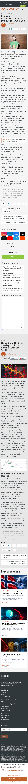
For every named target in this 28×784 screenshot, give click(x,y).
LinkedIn (10, 234)
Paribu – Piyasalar (5, 706)
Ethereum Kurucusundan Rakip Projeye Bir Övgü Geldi (15, 562)
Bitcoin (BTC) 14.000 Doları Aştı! (15, 222)
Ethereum (11, 208)
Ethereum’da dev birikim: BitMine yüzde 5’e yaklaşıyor (13, 140)
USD (15, 252)
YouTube (10, 239)
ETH (3, 208)
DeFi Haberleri (5, 341)
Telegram (16, 239)
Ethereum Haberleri (7, 14)
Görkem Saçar (5, 602)
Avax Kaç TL (4, 721)
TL (13, 252)
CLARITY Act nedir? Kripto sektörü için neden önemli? (11, 276)
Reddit (22, 239)
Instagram (4, 234)
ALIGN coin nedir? (8, 273)
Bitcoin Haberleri (5, 712)
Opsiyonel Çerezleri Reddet (14, 781)
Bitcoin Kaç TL (4, 717)
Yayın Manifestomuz (5, 696)
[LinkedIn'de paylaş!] (8, 203)
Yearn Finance (6, 550)
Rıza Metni (10, 733)
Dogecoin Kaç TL (5, 719)
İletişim (2, 701)
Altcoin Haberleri (5, 715)
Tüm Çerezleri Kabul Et (14, 778)
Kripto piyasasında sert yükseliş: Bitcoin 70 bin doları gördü (13, 289)
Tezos (18, 208)
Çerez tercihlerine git (14, 775)
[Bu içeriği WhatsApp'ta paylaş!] (19, 203)
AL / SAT (22, 5)
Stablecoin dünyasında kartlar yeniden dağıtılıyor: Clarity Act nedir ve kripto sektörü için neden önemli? (12, 283)
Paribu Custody (4, 708)
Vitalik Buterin (6, 211)
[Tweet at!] (3, 203)
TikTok (22, 234)
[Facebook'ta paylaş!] (14, 203)
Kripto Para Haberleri (5, 710)
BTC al (13, 257)
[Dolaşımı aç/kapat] (25, 9)
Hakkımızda (3, 692)
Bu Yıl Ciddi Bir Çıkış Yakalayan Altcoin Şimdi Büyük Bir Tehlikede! (13, 217)
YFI (14, 550)
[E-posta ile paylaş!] (24, 203)
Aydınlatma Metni (12, 732)
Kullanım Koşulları (5, 698)
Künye (2, 694)
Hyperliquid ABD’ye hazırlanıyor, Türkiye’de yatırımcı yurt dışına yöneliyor (12, 268)
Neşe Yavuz (10, 23)
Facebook (16, 234)
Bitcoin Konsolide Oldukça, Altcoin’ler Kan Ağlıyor (14, 556)
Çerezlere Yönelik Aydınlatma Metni (9, 699)
